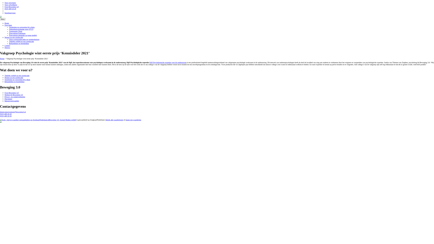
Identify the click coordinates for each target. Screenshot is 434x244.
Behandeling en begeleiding (19, 44)
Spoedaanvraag (10, 13)
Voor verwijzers (10, 3)
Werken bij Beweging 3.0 (14, 95)
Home (7, 23)
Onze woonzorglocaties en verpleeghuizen (24, 39)
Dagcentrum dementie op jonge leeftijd (23, 35)
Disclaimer (8, 99)
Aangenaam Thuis (15, 31)
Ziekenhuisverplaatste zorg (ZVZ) (21, 29)
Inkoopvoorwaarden (12, 101)
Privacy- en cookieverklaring (15, 97)
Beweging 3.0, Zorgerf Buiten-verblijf (62, 120)
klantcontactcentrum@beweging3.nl (13, 112)
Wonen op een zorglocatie (14, 37)
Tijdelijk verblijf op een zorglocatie (21, 41)
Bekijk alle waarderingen (114, 120)
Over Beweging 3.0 (12, 7)
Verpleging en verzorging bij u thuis (22, 27)
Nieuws (7, 48)
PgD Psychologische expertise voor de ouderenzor (167, 62)
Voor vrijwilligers (11, 5)
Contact (7, 46)
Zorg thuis (8, 25)
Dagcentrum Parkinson (17, 33)
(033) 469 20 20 (10, 9)
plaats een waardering (133, 120)
